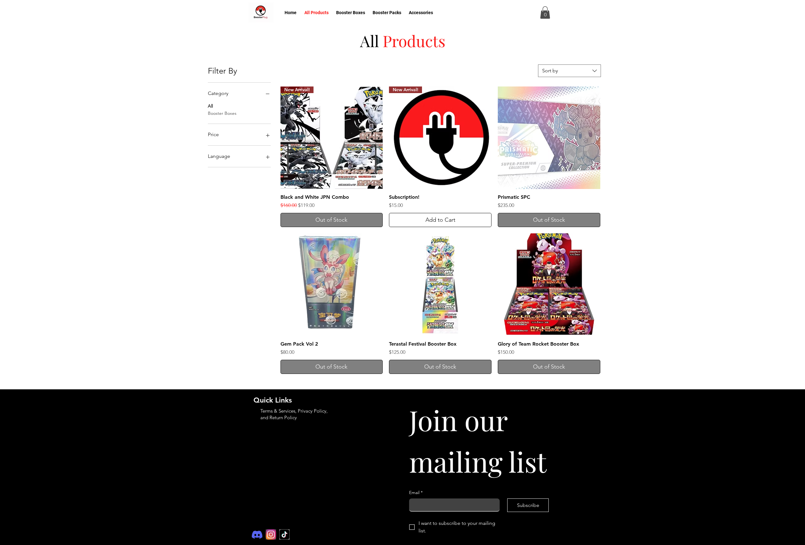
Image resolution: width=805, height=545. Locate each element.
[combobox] (569, 70)
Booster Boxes (222, 113)
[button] (545, 12)
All (210, 106)
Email (618, 129)
